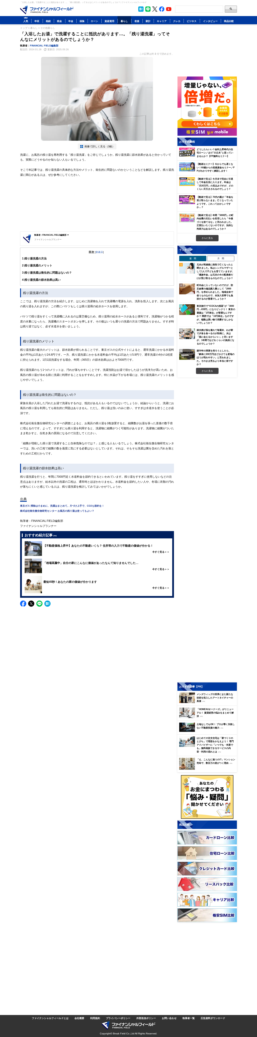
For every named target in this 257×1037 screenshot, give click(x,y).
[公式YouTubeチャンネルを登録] (168, 9)
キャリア (162, 21)
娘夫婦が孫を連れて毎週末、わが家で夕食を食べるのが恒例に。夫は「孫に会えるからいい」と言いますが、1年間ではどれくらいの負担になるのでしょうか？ (215, 337)
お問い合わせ (169, 1018)
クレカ (176, 21)
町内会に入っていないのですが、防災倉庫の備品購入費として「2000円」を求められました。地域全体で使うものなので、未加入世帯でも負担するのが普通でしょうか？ (215, 292)
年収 (36, 21)
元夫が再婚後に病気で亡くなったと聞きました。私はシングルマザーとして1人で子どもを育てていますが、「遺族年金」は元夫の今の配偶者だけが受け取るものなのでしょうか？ (215, 271)
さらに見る (207, 238)
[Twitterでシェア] (31, 604)
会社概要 (79, 1018)
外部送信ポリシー (146, 1018)
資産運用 (109, 21)
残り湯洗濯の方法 (34, 258)
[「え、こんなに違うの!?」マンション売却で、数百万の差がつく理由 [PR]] (208, 769)
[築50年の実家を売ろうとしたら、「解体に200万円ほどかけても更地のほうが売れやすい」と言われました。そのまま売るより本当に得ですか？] (187, 354)
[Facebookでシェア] (23, 604)
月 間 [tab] (220, 258)
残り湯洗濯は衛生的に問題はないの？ (47, 272)
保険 (82, 21)
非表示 (99, 252)
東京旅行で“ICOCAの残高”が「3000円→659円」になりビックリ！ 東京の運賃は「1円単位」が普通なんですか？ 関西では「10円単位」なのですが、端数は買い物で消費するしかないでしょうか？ (216, 314)
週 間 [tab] (192, 258)
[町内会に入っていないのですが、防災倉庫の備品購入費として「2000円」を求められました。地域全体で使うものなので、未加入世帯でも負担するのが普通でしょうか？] (187, 289)
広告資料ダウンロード (213, 1018)
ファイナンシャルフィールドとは (50, 1018)
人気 (25, 21)
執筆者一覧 (189, 1018)
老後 (136, 21)
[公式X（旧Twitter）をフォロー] (154, 9)
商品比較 (229, 21)
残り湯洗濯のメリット (37, 265)
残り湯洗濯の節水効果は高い (41, 279)
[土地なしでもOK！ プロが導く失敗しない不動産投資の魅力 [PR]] (208, 731)
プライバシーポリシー (118, 1018)
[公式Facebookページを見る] (161, 9)
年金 (70, 21)
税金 (59, 21)
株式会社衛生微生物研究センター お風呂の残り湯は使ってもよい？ (57, 511)
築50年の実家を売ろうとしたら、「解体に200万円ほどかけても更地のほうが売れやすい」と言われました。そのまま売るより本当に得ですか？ (215, 357)
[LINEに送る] (39, 604)
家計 (148, 21)
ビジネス (192, 21)
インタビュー (210, 21)
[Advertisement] (97, 204)
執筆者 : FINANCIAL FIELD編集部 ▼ (51, 235)
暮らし (124, 21)
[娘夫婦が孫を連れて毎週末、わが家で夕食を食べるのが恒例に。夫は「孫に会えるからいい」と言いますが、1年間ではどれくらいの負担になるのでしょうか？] (187, 333)
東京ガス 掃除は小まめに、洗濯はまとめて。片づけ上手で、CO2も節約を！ (62, 506)
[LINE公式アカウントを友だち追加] (147, 9)
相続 (48, 21)
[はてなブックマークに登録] (47, 604)
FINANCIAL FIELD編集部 (44, 45)
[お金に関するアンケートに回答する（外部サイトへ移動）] (207, 797)
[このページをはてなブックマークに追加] (140, 9)
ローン (94, 21)
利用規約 (95, 1018)
